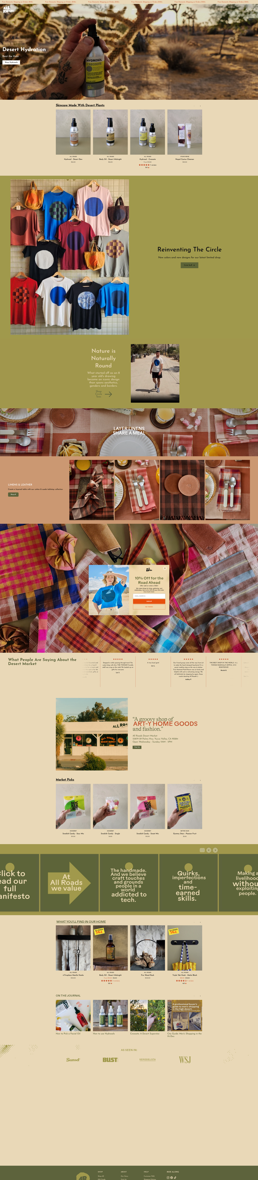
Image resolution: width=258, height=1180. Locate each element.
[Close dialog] (164, 568)
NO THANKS (149, 607)
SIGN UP (149, 601)
